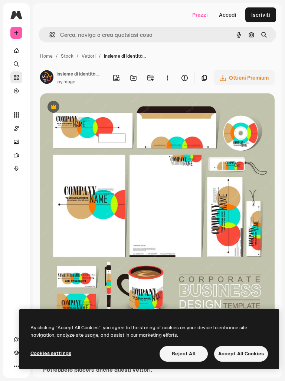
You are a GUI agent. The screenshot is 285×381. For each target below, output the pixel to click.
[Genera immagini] (16, 142)
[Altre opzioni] (167, 77)
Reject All (184, 353)
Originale (89, 107)
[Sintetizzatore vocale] (16, 169)
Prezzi (200, 15)
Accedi (227, 15)
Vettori (89, 56)
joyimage (65, 82)
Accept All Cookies (241, 353)
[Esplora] (16, 91)
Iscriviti (260, 15)
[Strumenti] (16, 115)
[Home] (16, 51)
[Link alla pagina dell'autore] (46, 78)
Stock (67, 56)
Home (46, 56)
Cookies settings (50, 353)
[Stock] (16, 77)
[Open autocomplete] (49, 35)
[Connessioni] (16, 339)
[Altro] (16, 366)
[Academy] (16, 353)
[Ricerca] (16, 64)
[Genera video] (16, 155)
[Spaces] (16, 128)
